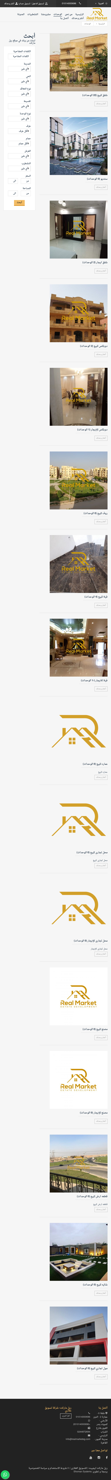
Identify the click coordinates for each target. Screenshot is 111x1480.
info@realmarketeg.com (83, 1439)
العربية (101, 3)
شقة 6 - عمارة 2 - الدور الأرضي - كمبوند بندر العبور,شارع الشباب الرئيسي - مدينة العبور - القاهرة (100, 1428)
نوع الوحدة (25, 114)
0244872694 (83, 1432)
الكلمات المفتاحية (22, 51)
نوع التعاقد (25, 89)
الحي (28, 76)
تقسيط (27, 101)
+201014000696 (83, 1424)
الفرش (27, 151)
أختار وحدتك (101, 103)
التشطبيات (32, 14)
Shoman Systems (83, 1472)
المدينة (27, 64)
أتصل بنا (64, 18)
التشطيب (26, 163)
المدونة (20, 14)
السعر (28, 176)
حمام (28, 138)
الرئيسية (79, 14)
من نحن (68, 14)
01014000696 (83, 1417)
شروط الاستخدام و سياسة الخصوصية (47, 1468)
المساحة (27, 188)
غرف (28, 126)
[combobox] (19, 69)
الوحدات (87, 24)
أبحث (19, 202)
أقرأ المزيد (66, 1416)
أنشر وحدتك (78, 18)
